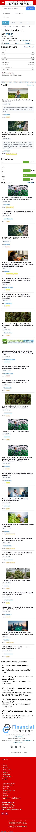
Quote (7, 43)
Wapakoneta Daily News (20, 820)
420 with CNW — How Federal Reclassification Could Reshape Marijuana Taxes (17, 539)
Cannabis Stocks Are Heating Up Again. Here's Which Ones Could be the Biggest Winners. (17, 198)
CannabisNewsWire (7, 303)
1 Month (15, 82)
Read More (30, 182)
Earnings (12, 207)
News (10, 26)
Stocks (13, 22)
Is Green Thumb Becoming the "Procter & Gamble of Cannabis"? (15, 238)
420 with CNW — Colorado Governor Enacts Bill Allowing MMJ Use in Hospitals (17, 594)
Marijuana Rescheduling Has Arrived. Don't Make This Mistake (18, 525)
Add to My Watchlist (26, 40)
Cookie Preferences (13, 825)
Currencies (15, 26)
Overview (5, 26)
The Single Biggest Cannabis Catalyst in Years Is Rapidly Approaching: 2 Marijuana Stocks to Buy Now (17, 134)
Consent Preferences (7, 831)
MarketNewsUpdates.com (10, 359)
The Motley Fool (7, 114)
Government (12, 534)
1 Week (9, 82)
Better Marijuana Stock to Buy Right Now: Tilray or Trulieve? (17, 101)
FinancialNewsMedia (8, 332)
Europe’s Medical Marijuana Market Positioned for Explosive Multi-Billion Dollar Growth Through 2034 (18, 325)
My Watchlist (18, 13)
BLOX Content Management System (20, 826)
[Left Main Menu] (3, 2)
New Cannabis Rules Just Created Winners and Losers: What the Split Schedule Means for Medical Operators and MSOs (17, 459)
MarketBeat (6, 585)
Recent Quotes (6, 13)
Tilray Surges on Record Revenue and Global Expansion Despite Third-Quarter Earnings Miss (17, 633)
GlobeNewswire (7, 361)
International (22, 26)
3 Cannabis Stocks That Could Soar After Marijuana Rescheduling (15, 499)
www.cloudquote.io (18, 736)
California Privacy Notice (22, 823)
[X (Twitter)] (12, 747)
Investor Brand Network (8, 218)
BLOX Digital (13, 827)
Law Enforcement (13, 153)
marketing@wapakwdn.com (13, 809)
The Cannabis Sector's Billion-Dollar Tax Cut (17, 580)
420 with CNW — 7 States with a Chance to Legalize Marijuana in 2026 (16, 647)
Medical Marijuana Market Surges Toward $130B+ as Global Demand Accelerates (15, 407)
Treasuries (28, 26)
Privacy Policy (27, 740)
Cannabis (8, 117)
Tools (28, 22)
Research (27, 43)
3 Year (31, 82)
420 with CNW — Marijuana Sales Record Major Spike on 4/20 (17, 212)
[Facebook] (16, 747)
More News (30, 85)
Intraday (4, 82)
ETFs (21, 22)
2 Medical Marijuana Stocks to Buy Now (15, 431)
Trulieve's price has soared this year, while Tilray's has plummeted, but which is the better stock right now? (18, 109)
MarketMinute (6, 639)
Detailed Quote (28, 47)
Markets (5, 22)
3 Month (21, 82)
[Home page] (19, 3)
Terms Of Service (17, 742)
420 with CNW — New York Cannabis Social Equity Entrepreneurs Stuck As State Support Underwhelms (16, 280)
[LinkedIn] (20, 747)
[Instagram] (24, 747)
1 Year (26, 82)
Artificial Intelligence (9, 274)
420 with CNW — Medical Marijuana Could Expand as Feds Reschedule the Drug (16, 367)
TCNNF (9, 34)
